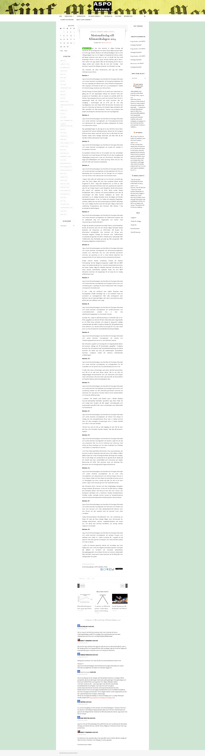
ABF (63, 60)
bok (63, 77)
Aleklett (65, 64)
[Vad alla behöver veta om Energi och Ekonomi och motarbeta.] (124, 586)
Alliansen (65, 67)
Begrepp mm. (128, 16)
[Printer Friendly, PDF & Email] (86, 48)
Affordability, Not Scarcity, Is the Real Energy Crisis (137, 93)
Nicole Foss (66, 170)
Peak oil (65, 183)
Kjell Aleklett (67, 143)
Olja (64, 180)
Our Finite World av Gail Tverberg (138, 86)
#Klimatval (82, 578)
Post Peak (65, 190)
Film (63, 117)
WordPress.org (135, 232)
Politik (111, 31)
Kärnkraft (66, 156)
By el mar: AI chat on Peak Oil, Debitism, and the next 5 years (138, 138)
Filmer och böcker (67, 19)
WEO (63, 214)
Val (93, 578)
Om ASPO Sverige (94, 16)
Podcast (65, 187)
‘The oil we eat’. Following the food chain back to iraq (137, 181)
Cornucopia (66, 88)
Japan (64, 136)
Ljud (63, 160)
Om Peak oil (108, 16)
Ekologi (93, 31)
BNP (63, 74)
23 (68, 43)
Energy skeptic (139, 175)
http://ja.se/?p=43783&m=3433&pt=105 (102, 697)
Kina (63, 139)
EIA (63, 98)
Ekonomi (100, 31)
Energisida (68, 16)
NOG (63, 173)
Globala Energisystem (67, 125)
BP (63, 81)
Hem (60, 16)
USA (63, 211)
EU (63, 113)
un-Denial (139, 132)
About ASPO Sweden (83, 19)
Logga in (133, 217)
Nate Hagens (66, 166)
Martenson (66, 163)
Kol (63, 149)
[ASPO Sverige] (102, 6)
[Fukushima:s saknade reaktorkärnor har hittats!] (81, 586)
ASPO (64, 70)
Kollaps (65, 153)
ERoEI (64, 110)
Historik (118, 16)
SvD (63, 197)
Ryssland (65, 194)
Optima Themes (73, 753)
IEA (63, 129)
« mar (61, 50)
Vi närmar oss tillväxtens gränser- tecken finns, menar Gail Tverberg (102, 608)
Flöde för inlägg (136, 221)
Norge (64, 177)
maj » (66, 50)
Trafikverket (67, 207)
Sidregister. (81, 16)
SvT (63, 200)
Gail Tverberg (67, 120)
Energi (64, 101)
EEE (63, 94)
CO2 (63, 84)
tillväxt (65, 204)
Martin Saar (85, 672)
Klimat (64, 146)
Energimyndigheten (67, 105)
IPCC (63, 132)
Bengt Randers (107, 42)
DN (63, 91)
